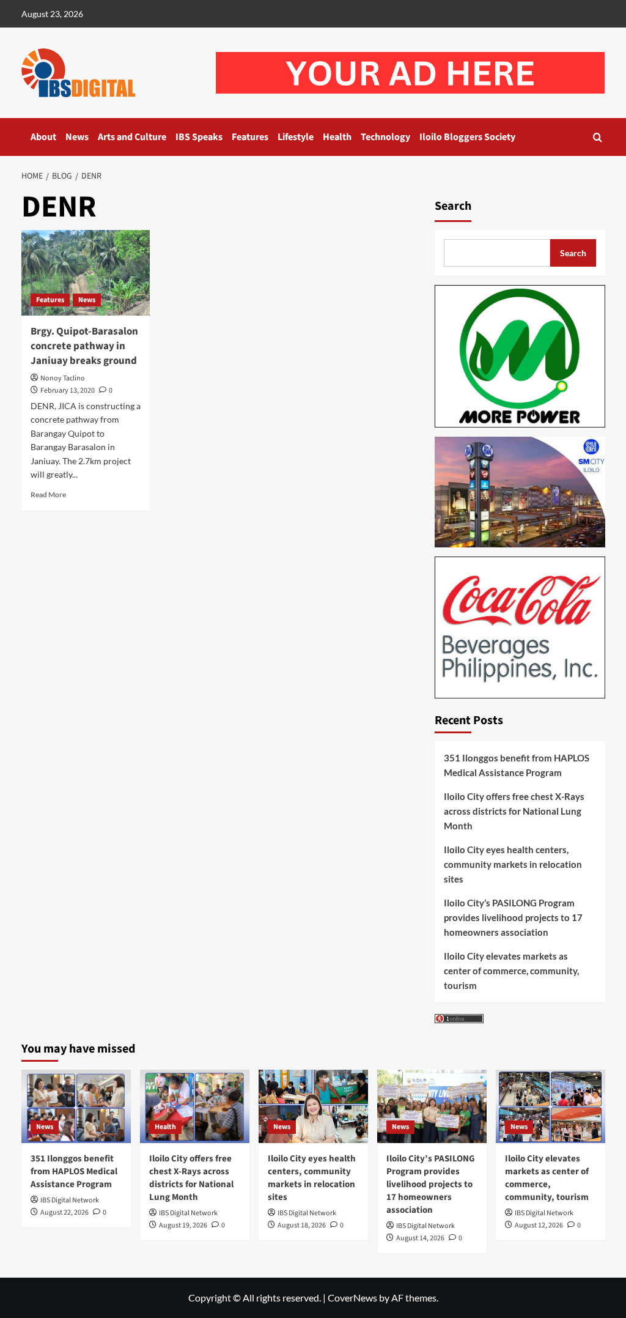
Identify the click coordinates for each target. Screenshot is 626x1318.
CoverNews (352, 1297)
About (43, 137)
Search (453, 206)
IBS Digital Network (69, 1200)
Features (250, 137)
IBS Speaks (199, 137)
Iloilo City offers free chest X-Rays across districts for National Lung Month (514, 811)
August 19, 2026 (183, 1225)
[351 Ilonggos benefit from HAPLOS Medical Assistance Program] (76, 1106)
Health (337, 137)
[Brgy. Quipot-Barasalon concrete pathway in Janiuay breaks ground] (85, 273)
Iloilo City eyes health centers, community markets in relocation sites (513, 864)
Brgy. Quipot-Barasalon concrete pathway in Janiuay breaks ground (84, 346)
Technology (385, 137)
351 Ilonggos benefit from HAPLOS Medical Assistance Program (516, 765)
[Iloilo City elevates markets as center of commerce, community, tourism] (550, 1106)
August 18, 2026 (302, 1225)
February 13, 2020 (67, 390)
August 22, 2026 (64, 1212)
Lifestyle (296, 137)
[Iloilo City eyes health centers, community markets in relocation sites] (313, 1106)
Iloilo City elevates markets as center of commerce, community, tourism (511, 970)
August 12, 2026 (539, 1225)
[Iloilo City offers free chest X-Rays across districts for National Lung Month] (194, 1106)
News (77, 137)
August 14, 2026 (420, 1238)
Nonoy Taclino (62, 378)
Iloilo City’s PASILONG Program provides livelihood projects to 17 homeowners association (513, 917)
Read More (48, 494)
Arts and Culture (132, 137)
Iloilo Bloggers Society (467, 137)
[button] (597, 137)
